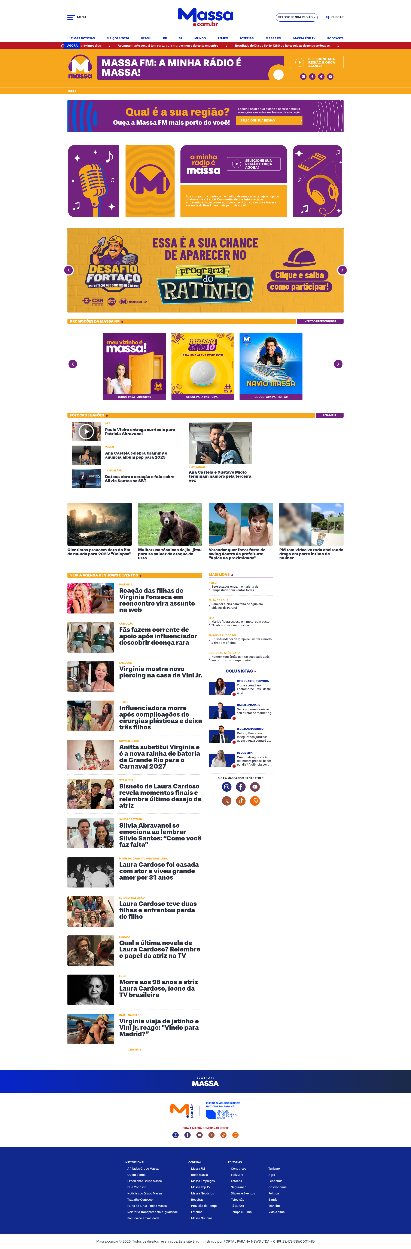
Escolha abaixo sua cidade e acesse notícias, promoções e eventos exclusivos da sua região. (269, 110)
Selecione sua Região (295, 17)
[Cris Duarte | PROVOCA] (222, 686)
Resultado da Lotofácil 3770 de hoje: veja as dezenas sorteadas (332, 45)
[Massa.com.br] (205, 17)
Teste (71, 91)
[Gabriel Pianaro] (222, 710)
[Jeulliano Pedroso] (222, 734)
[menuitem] (81, 38)
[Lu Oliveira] (222, 758)
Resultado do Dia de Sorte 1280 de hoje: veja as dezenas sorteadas (224, 45)
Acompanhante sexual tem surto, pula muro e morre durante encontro (109, 45)
